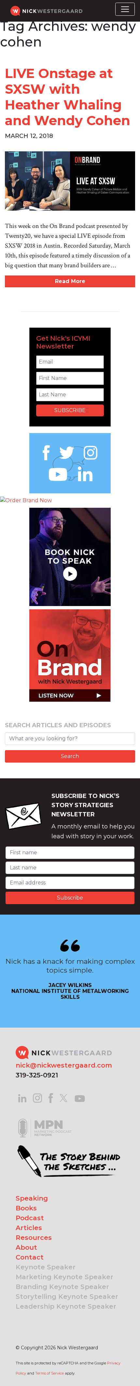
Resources (34, 1238)
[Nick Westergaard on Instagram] (37, 1097)
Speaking (32, 1198)
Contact (30, 1257)
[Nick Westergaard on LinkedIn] (22, 1097)
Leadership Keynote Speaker (66, 1306)
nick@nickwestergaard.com (64, 1065)
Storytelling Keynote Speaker (67, 1297)
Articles (29, 1228)
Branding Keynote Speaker (62, 1287)
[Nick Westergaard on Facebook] (51, 1097)
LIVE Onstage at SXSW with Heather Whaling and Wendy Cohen (67, 96)
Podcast (30, 1218)
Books (26, 1208)
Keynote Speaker (46, 1267)
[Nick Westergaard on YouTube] (79, 1097)
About (26, 1247)
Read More (70, 281)
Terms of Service (49, 1373)
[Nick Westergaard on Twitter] (63, 1097)
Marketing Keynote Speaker (64, 1277)
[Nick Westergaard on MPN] (45, 1120)
